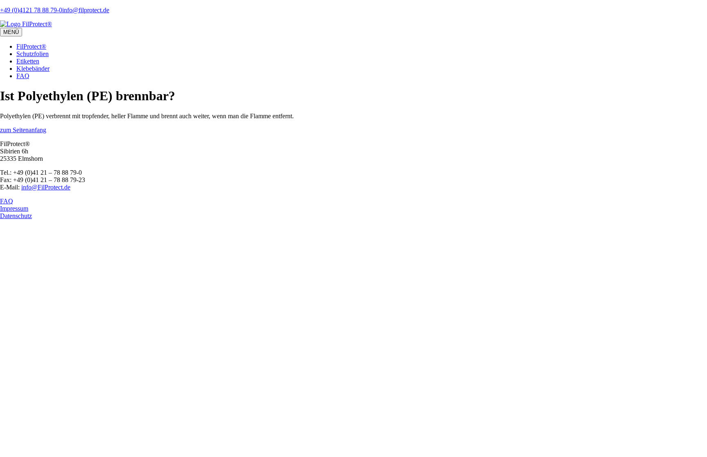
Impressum (14, 208)
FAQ (22, 75)
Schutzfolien (32, 53)
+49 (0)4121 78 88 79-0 (31, 10)
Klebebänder (33, 68)
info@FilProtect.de (45, 187)
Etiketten (27, 61)
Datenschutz (16, 215)
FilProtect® (31, 46)
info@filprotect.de (85, 10)
